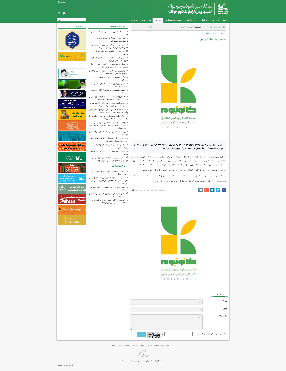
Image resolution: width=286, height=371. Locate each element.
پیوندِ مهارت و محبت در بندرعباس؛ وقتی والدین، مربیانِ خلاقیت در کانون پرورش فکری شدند (109, 104)
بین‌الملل (204, 20)
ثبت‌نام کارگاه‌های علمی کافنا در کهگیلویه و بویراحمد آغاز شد (111, 146)
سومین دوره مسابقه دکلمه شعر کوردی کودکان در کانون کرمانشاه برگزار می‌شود (109, 59)
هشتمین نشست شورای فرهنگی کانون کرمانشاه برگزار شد (109, 91)
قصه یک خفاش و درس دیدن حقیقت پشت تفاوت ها (108, 33)
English (61, 2)
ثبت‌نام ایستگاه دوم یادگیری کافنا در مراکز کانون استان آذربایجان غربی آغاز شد (109, 140)
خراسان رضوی (210, 33)
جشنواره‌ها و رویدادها (173, 20)
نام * (225, 301)
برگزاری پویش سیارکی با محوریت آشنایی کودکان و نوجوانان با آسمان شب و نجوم (108, 72)
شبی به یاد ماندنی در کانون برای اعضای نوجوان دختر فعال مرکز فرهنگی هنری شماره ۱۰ (110, 46)
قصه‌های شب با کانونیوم (213, 39)
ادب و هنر (215, 20)
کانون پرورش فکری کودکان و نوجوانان (193, 8)
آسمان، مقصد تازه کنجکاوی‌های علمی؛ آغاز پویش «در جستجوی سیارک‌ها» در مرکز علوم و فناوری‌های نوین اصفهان (108, 180)
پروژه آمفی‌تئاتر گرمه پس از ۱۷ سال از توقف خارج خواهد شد (108, 133)
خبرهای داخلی (133, 20)
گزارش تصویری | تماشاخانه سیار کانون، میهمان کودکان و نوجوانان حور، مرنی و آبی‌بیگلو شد (109, 159)
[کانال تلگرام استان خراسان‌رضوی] (64, 13)
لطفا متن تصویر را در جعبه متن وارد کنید (212, 333)
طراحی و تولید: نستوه (65, 365)
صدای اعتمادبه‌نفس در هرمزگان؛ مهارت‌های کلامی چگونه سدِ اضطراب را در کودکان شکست (108, 111)
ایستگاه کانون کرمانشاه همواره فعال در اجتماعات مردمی (109, 53)
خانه (224, 20)
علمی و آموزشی (190, 20)
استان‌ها (158, 20)
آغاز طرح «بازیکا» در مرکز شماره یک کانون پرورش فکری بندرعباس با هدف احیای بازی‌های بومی (108, 98)
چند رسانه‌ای (146, 20)
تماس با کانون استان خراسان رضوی (154, 345)
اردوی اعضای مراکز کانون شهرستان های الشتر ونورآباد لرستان (110, 173)
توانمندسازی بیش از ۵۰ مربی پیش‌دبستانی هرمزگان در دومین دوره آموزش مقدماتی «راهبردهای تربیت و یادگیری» (108, 125)
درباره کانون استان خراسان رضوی (124, 345)
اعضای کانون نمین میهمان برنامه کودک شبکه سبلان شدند (108, 153)
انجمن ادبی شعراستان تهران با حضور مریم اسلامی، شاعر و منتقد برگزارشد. (108, 195)
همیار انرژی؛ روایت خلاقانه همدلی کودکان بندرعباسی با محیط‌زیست (111, 85)
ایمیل (225, 308)
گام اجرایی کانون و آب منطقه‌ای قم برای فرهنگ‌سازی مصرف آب (112, 40)
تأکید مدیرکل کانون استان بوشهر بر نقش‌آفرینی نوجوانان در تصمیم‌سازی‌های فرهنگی (109, 201)
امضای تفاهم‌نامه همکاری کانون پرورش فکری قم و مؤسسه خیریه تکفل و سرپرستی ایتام (108, 66)
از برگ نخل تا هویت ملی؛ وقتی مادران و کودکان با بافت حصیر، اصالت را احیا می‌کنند (108, 117)
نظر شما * (223, 316)
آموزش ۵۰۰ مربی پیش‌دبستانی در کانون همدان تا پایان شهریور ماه (108, 188)
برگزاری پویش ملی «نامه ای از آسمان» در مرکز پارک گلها (109, 79)
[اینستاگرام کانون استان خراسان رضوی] (59, 13)
